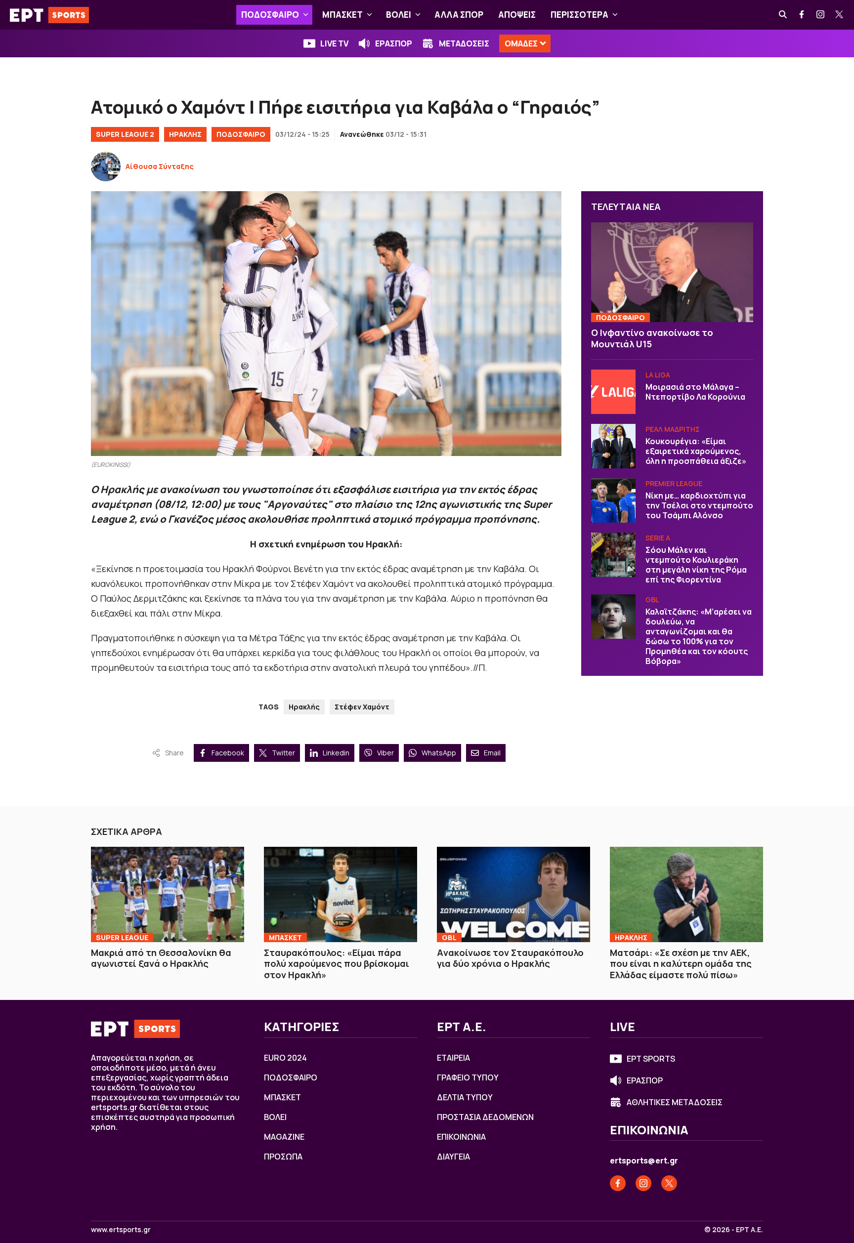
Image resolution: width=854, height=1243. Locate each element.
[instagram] (820, 14)
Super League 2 (125, 134)
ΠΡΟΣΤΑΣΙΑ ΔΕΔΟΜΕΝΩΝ (485, 1117)
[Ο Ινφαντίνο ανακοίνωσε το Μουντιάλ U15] (672, 272)
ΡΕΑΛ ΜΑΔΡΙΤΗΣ (672, 429)
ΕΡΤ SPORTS (651, 1058)
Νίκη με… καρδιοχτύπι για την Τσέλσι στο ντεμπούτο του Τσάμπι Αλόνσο (699, 505)
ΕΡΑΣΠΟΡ (393, 43)
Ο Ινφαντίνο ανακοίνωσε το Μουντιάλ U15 (652, 338)
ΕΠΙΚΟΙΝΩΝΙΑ (461, 1136)
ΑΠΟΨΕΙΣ (517, 14)
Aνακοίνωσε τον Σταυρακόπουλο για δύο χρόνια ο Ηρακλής (510, 958)
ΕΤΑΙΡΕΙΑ (453, 1057)
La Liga (657, 374)
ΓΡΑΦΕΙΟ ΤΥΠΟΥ (468, 1077)
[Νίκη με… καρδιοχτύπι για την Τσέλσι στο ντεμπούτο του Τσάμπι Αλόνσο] (613, 500)
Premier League (673, 483)
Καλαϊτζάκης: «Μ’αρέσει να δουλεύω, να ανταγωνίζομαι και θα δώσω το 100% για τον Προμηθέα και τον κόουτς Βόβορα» (698, 636)
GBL (652, 599)
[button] (305, 15)
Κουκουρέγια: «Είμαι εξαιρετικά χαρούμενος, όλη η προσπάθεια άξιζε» (695, 451)
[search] (783, 14)
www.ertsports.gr (121, 1229)
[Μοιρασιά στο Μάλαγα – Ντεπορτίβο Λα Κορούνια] (613, 392)
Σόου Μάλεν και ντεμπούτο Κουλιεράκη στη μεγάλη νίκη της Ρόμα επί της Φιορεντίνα (696, 564)
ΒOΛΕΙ (398, 14)
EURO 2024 (285, 1057)
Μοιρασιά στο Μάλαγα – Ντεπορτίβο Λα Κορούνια (695, 391)
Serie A (657, 537)
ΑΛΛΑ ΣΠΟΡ (458, 14)
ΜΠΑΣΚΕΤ (342, 14)
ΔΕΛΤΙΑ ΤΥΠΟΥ (465, 1097)
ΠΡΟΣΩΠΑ (283, 1156)
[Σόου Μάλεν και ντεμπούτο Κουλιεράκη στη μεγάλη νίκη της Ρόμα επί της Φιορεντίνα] (613, 555)
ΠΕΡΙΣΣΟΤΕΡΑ (579, 14)
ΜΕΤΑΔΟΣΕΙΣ (464, 43)
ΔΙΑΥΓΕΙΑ (453, 1156)
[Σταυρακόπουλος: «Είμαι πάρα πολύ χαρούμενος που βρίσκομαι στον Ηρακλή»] (340, 894)
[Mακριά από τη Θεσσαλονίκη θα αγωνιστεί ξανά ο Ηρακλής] (167, 894)
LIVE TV (334, 43)
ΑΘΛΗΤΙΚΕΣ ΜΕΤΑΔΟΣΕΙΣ (675, 1102)
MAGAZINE (284, 1136)
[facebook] (802, 14)
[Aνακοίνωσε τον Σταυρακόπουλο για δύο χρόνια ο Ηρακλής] (513, 894)
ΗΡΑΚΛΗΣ (185, 134)
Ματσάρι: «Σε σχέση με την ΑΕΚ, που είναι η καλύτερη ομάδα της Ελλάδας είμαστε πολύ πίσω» (681, 964)
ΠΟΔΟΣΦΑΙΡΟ (270, 14)
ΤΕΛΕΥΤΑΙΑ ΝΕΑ (626, 206)
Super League (122, 937)
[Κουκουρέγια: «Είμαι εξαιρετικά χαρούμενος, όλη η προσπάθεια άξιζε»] (613, 446)
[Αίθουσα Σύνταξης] (106, 166)
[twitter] (839, 14)
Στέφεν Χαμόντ (362, 706)
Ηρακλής (304, 706)
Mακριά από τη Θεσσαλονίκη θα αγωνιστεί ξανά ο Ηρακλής (161, 958)
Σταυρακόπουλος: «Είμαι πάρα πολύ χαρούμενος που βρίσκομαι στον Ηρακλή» (336, 964)
